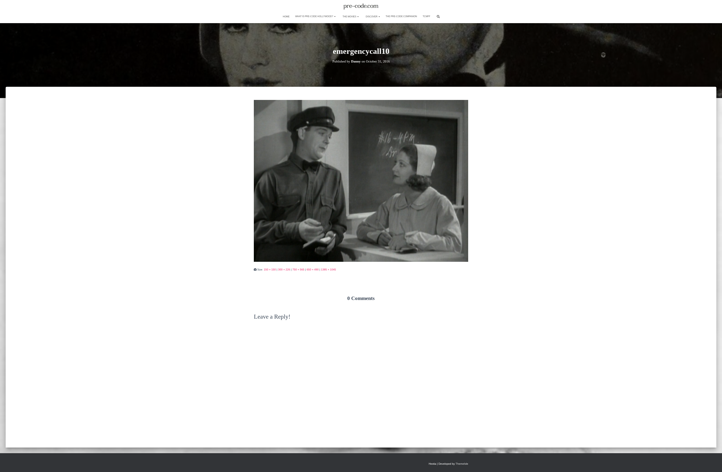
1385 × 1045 (328, 269)
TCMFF (426, 16)
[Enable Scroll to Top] (714, 464)
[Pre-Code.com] (360, 6)
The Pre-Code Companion (401, 16)
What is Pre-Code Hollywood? (314, 16)
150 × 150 (270, 269)
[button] (335, 16)
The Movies (349, 16)
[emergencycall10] (361, 180)
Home (286, 16)
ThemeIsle (462, 463)
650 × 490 (313, 269)
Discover (371, 16)
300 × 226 (284, 269)
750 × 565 (298, 269)
